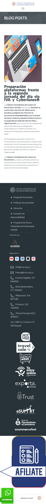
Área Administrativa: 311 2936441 (21, 288)
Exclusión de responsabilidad (17, 215)
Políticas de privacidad (23, 203)
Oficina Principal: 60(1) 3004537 (22, 315)
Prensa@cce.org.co (24, 272)
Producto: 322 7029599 (19, 306)
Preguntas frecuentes (23, 197)
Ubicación (17, 208)
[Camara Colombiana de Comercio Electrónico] (23, 4)
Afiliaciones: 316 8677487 (20, 297)
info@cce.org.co (22, 267)
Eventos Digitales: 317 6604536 (22, 280)
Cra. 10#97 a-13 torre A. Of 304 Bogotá (22, 324)
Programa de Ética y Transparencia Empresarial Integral (22, 226)
